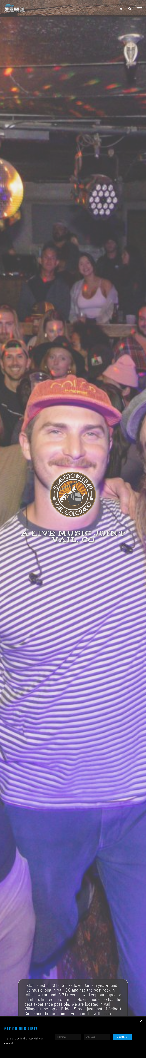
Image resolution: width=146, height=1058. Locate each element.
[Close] (141, 1020)
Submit (122, 1036)
